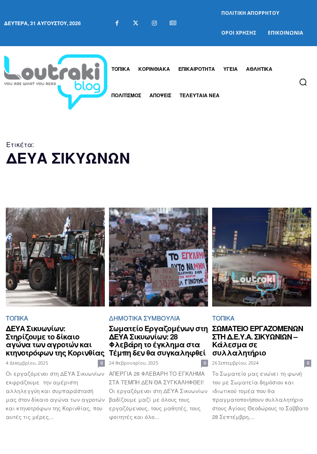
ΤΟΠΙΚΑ (17, 318)
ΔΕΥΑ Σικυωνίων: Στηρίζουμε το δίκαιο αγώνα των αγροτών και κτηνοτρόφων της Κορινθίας (55, 340)
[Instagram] (154, 23)
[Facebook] (117, 23)
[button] (303, 82)
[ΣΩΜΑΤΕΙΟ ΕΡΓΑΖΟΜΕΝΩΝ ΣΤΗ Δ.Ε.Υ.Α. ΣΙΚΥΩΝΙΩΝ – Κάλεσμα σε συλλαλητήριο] (261, 257)
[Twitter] (135, 23)
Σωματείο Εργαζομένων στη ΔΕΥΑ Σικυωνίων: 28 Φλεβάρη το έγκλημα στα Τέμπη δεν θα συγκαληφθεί (158, 340)
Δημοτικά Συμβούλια (144, 318)
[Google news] (173, 23)
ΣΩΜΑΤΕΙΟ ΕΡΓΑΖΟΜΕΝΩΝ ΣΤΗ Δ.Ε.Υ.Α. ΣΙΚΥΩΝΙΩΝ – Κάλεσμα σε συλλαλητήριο (257, 340)
